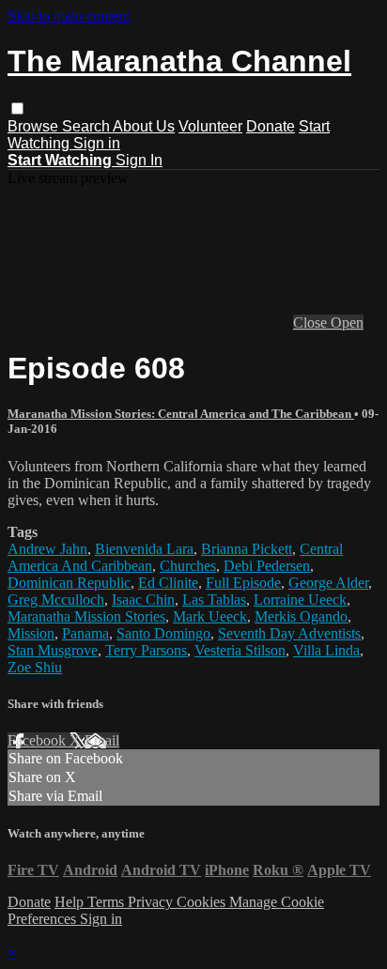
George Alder (328, 583)
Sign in (96, 143)
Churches (188, 566)
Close (312, 323)
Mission (31, 633)
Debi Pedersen (267, 566)
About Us (144, 126)
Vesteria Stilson (240, 650)
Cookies (203, 902)
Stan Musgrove (53, 650)
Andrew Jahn (47, 549)
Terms (107, 902)
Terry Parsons (146, 650)
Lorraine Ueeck (300, 600)
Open (347, 323)
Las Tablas (214, 600)
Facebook (39, 740)
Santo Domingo (163, 633)
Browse (35, 126)
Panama (85, 633)
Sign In (139, 160)
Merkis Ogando (301, 616)
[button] (17, 108)
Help (70, 902)
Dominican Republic (69, 583)
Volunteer (210, 126)
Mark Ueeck (210, 616)
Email (102, 740)
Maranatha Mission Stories (86, 616)
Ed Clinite (168, 583)
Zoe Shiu (35, 667)
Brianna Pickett (246, 549)
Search (87, 126)
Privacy (152, 902)
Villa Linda (326, 650)
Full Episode (243, 583)
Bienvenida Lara (144, 549)
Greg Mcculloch (56, 600)
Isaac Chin (143, 600)
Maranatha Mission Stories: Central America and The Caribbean (181, 414)
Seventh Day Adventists (289, 633)
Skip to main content (69, 15)
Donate (270, 126)
